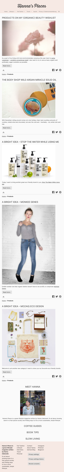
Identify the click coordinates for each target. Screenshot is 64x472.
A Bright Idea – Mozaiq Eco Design (23, 306)
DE (59, 11)
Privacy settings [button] (34, 454)
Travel (28, 11)
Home (6, 11)
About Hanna (31, 448)
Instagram (41, 446)
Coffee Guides (33, 426)
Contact (29, 446)
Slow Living (33, 438)
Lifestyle (11, 11)
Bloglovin (41, 450)
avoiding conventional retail (19, 60)
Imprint (35, 11)
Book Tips (33, 432)
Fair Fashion (20, 446)
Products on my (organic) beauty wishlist (29, 17)
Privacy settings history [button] (36, 459)
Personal (19, 454)
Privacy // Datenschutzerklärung (47, 11)
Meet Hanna (32, 386)
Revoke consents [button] (34, 464)
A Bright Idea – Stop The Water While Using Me (30, 142)
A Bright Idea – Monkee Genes (20, 202)
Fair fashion (20, 11)
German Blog (31, 450)
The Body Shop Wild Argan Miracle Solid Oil (29, 79)
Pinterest (41, 448)
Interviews (20, 450)
